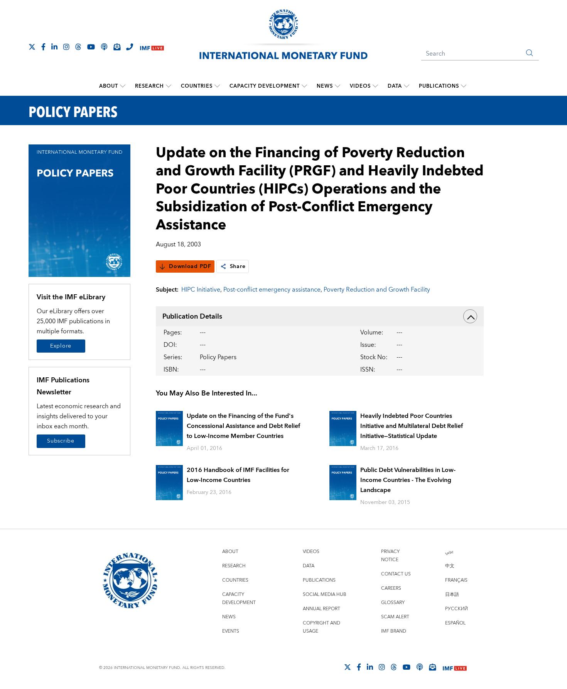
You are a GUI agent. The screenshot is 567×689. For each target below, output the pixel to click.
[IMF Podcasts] (419, 667)
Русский (456, 609)
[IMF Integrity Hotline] (129, 46)
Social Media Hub (324, 595)
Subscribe (60, 441)
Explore (60, 346)
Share (238, 266)
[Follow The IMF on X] (32, 46)
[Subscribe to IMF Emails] (116, 46)
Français (456, 580)
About (108, 86)
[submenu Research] (168, 86)
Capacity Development (265, 86)
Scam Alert (395, 617)
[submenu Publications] (463, 86)
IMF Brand (393, 631)
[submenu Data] (406, 86)
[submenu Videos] (375, 86)
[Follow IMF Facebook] (43, 46)
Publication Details (192, 316)
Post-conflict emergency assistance (272, 289)
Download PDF (190, 266)
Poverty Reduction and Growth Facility (377, 289)
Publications (439, 86)
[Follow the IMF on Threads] (78, 46)
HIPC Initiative (200, 289)
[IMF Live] (152, 47)
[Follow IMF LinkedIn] (54, 46)
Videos (360, 86)
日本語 (452, 595)
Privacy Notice (390, 556)
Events (230, 631)
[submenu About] (122, 86)
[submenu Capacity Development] (304, 86)
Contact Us (396, 574)
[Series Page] (80, 210)
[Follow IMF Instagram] (66, 46)
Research (149, 86)
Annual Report (321, 609)
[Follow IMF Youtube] (91, 46)
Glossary (393, 603)
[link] (223, 266)
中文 (449, 566)
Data (395, 86)
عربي (449, 552)
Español (455, 623)
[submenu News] (337, 86)
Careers (391, 588)
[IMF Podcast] (104, 46)
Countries (197, 86)
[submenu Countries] (217, 86)
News (325, 86)
